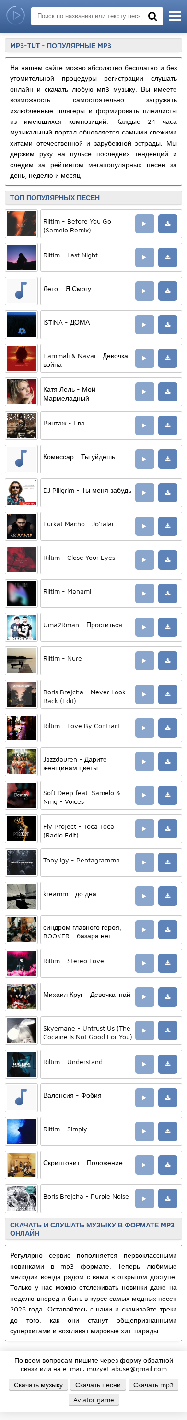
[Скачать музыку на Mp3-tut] (15, 16)
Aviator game (93, 1400)
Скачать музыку (38, 1385)
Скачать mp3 (153, 1385)
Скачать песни (98, 1385)
